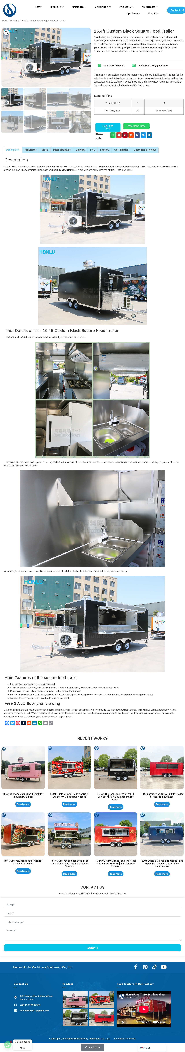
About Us (153, 13)
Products (55, 6)
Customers (148, 6)
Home (38, 6)
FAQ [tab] (92, 150)
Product (14, 20)
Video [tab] (45, 150)
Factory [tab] (104, 150)
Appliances (133, 13)
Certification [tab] (121, 150)
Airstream (78, 6)
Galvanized (101, 6)
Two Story (125, 6)
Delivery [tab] (80, 150)
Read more (23, 804)
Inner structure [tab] (62, 150)
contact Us (21, 984)
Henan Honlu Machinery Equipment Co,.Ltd (42, 967)
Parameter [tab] (30, 150)
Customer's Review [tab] (145, 150)
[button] (6, 32)
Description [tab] (12, 150)
